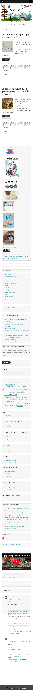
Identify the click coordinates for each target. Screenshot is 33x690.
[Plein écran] (29, 569)
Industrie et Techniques (10, 283)
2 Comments (19, 96)
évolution (25, 405)
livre (9, 397)
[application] (16, 561)
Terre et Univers (8, 298)
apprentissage (21, 384)
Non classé (7, 287)
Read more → (6, 59)
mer (14, 397)
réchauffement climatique (9, 403)
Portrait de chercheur (10, 292)
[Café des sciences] (10, 154)
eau (22, 392)
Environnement (8, 279)
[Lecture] (3, 569)
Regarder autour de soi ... (11, 339)
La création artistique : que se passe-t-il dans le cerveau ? (15, 91)
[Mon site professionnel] (11, 188)
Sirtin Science (8, 475)
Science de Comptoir (10, 489)
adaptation (8, 382)
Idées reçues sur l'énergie (11, 438)
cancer (24, 386)
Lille (6, 397)
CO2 (25, 389)
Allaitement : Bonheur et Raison (12, 449)
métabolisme (17, 397)
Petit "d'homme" (8, 290)
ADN (13, 382)
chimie (17, 389)
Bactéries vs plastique (10, 328)
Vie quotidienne (8, 299)
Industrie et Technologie (10, 439)
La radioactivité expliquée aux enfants (14, 333)
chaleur (13, 389)
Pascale (16, 253)
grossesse (23, 394)
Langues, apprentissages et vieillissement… (19, 613)
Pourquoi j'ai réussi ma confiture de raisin (15, 321)
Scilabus (7, 473)
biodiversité (10, 386)
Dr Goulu (7, 486)
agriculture (17, 382)
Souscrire (6, 362)
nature (21, 397)
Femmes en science (10, 281)
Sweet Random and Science (11, 476)
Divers (6, 278)
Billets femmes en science (9, 247)
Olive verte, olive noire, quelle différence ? (15, 322)
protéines (26, 399)
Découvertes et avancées (11, 276)
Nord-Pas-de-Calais (9, 289)
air (20, 382)
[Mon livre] (11, 178)
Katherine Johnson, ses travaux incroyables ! (15, 319)
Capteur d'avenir (9, 499)
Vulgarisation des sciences (11, 301)
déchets (28, 389)
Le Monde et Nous (6, 39)
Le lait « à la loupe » (12, 528)
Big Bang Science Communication (13, 425)
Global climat (8, 415)
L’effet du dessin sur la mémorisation (13, 521)
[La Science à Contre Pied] (11, 199)
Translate (13, 577)
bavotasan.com (23, 688)
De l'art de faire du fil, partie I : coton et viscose (16, 341)
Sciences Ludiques (9, 522)
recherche (11, 401)
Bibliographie (8, 274)
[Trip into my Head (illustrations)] (8, 244)
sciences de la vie (11, 406)
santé (18, 403)
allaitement (9, 384)
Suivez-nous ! (7, 582)
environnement (10, 394)
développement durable (14, 392)
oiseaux (6, 399)
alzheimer (15, 384)
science (21, 403)
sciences (27, 403)
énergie (20, 406)
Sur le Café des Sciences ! (13, 544)
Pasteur (11, 399)
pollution (20, 399)
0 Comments (19, 39)
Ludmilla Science (9, 426)
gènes (27, 394)
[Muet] (27, 569)
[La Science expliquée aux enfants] (8, 227)
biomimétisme (18, 386)
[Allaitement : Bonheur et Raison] (8, 211)
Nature (6, 285)
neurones (26, 397)
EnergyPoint (8, 436)
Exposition (19, 394)
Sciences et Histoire (9, 296)
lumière (11, 397)
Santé (6, 294)
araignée (26, 384)
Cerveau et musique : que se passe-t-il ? (16, 35)
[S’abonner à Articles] (3, 538)
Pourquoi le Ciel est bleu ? (11, 487)
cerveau (7, 389)
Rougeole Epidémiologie (10, 462)
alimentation (24, 382)
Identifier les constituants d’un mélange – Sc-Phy (16, 526)
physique (15, 399)
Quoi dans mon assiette (10, 460)
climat (22, 389)
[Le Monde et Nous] (16, 12)
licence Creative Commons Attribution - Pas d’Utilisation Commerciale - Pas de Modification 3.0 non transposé (15, 256)
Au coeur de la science (10, 471)
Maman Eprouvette (9, 451)
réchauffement (20, 401)
